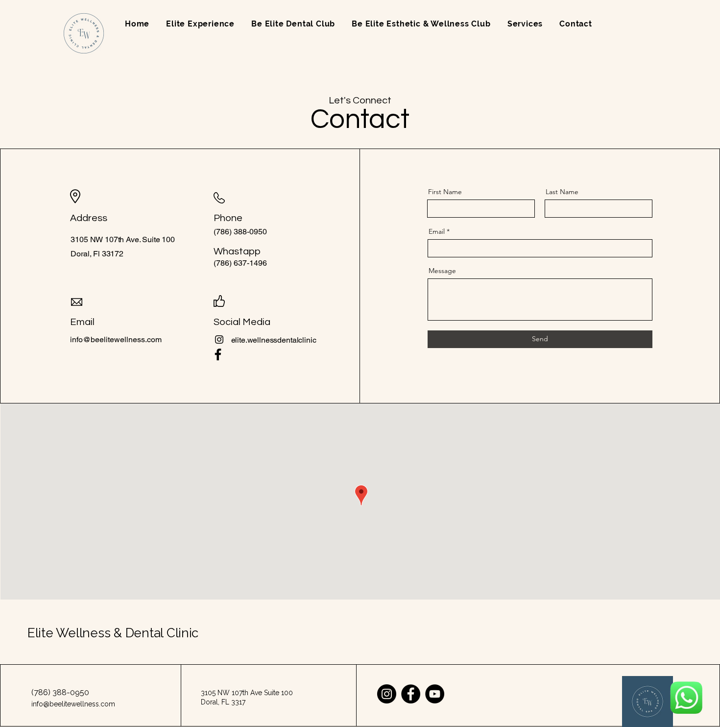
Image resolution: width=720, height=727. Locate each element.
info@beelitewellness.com (116, 339)
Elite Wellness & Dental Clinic (112, 633)
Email (437, 231)
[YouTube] (434, 693)
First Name (445, 191)
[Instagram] (219, 339)
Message (442, 270)
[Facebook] (218, 354)
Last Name (562, 191)
